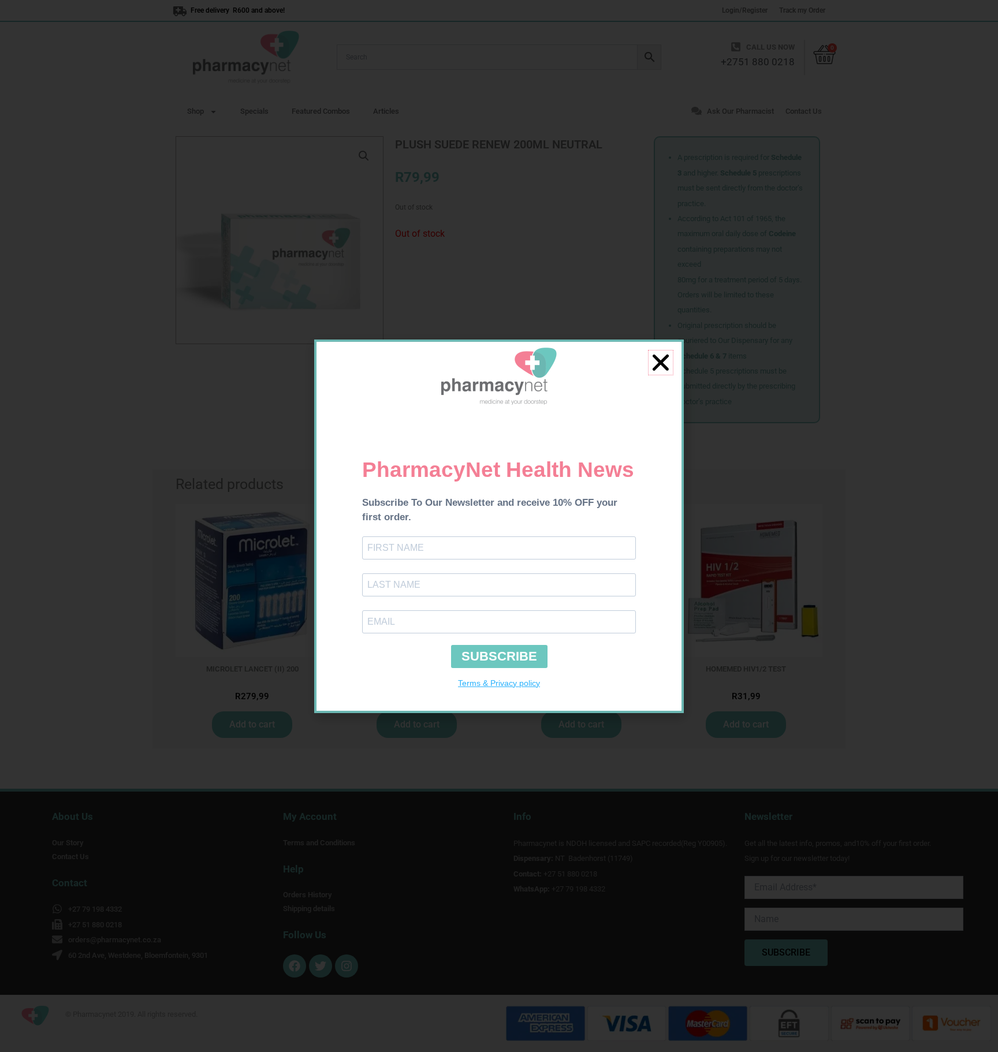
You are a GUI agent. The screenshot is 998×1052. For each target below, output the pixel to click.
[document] (499, 526)
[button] (660, 362)
